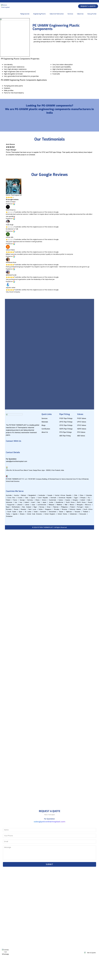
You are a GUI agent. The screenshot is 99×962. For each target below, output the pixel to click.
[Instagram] (25, 446)
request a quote (88, 6)
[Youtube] (14, 446)
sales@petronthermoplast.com (49, 821)
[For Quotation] (7, 456)
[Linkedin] (19, 446)
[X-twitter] (31, 446)
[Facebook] (8, 446)
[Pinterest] (36, 446)
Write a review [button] (10, 202)
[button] (49, 157)
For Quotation (11, 459)
